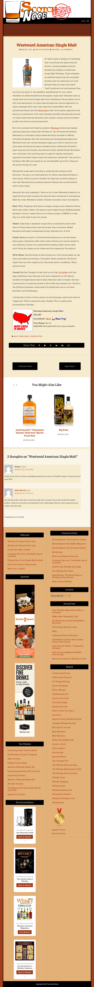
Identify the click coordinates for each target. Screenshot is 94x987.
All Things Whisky (61, 681)
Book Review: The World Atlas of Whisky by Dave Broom (67, 576)
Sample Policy (58, 829)
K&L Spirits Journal (61, 727)
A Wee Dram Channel (62, 677)
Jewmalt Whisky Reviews (64, 723)
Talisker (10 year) (15, 783)
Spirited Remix (59, 756)
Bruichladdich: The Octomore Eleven (69, 548)
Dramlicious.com (60, 706)
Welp (54, 631)
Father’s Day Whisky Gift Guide (66, 566)
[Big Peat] (57, 410)
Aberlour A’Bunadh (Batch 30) (21, 767)
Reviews (55, 49)
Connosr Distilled (60, 698)
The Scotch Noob (42, 49)
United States (36, 336)
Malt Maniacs (58, 735)
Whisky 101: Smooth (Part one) (21, 545)
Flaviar (64, 326)
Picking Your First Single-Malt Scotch (25, 560)
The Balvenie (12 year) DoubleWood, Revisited (68, 621)
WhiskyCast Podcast (61, 794)
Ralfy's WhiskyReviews (63, 740)
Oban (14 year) (13, 758)
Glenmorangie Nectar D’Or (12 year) (23, 771)
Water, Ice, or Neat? (16, 568)
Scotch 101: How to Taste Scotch (21, 564)
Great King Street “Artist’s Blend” (22, 750)
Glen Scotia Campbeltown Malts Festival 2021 (67, 653)
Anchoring (57, 552)
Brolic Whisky (58, 690)
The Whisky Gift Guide (62, 571)
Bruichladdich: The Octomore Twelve (69, 539)
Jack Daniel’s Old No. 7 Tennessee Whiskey (67, 647)
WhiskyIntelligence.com (63, 798)
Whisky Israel (58, 786)
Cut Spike (62, 272)
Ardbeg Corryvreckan (17, 763)
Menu (83, 21)
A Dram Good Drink (61, 673)
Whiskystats (58, 802)
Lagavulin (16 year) (16, 794)
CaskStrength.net (60, 694)
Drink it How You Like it (63, 710)
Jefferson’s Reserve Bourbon (65, 635)
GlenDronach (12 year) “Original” (22, 754)
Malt (16, 336)
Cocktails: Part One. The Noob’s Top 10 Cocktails (24, 555)
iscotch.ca (56, 715)
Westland (55, 128)
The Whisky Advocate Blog (64, 765)
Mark (48, 318)
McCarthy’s (44, 110)
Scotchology (58, 752)
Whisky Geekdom (60, 781)
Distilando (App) (59, 702)
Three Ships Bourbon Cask (64, 627)
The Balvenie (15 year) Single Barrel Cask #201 (24, 789)
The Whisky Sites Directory (64, 773)
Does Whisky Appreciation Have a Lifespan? (68, 611)
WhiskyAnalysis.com (62, 790)
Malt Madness (58, 731)
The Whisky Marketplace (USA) (66, 769)
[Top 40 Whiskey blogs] (59, 826)
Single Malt (24, 336)
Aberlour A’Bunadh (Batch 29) (21, 779)
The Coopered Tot (60, 760)
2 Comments (68, 49)
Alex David (20, 490)
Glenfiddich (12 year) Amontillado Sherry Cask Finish (67, 640)
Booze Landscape (60, 685)
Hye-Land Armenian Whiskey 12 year (69, 658)
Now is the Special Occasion (65, 556)
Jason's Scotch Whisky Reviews (67, 719)
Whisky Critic (58, 777)
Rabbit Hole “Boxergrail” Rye (65, 616)
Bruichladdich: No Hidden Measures (69, 543)
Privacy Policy (58, 833)
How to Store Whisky (62, 581)
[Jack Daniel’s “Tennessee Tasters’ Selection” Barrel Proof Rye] (23, 410)
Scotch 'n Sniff (59, 744)
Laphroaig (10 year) (16, 775)
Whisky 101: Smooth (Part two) (21, 541)
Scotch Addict (58, 748)
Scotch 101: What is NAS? (18, 549)
